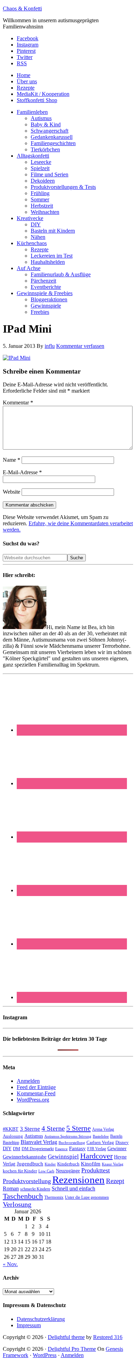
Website (11, 492)
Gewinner (117, 1148)
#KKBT (10, 1129)
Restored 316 (107, 1337)
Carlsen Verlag (100, 1142)
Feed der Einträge (36, 1087)
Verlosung (17, 1204)
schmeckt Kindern (35, 1189)
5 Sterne (78, 1128)
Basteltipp (11, 1142)
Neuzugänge (68, 1170)
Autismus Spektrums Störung (67, 1136)
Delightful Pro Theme (72, 1349)
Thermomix (53, 1197)
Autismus (33, 1136)
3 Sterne (30, 1128)
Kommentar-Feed (36, 1093)
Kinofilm (90, 1163)
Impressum (29, 1325)
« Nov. (10, 1264)
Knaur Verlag (112, 1164)
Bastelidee (101, 1136)
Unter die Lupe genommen (87, 1197)
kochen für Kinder (20, 1170)
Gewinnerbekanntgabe (24, 1157)
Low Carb (46, 1171)
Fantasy (77, 1148)
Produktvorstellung (27, 1181)
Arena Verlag (103, 1129)
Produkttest (95, 1170)
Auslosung (13, 1136)
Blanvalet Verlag (39, 1142)
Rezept (115, 1181)
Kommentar (18, 402)
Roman (11, 1188)
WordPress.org (33, 1100)
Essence (61, 1149)
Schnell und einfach (73, 1188)
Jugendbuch (30, 1163)
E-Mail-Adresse (22, 472)
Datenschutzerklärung (41, 1319)
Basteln (116, 1136)
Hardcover (96, 1156)
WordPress (44, 1355)
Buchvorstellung (72, 1142)
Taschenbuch (23, 1196)
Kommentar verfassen (80, 346)
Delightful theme (66, 1337)
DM (16, 1148)
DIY (7, 1148)
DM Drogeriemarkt (38, 1148)
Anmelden (28, 1081)
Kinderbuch (68, 1164)
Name (11, 460)
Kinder (50, 1164)
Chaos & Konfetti (22, 8)
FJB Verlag (96, 1148)
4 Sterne (53, 1128)
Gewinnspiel (63, 1156)
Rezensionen (78, 1179)
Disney (122, 1142)
